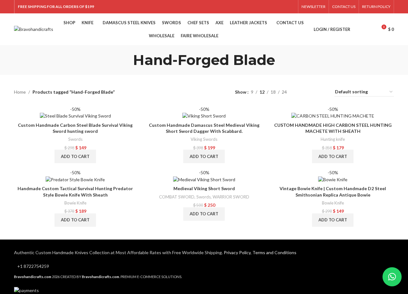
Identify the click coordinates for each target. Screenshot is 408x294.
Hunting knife (333, 139)
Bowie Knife (75, 202)
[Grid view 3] (312, 92)
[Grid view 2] (302, 92)
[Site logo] (33, 29)
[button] (75, 156)
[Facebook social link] (267, 6)
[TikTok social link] (291, 6)
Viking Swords (204, 139)
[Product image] (75, 112)
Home (20, 92)
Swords (75, 139)
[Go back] (125, 60)
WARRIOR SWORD (231, 196)
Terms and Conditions (274, 252)
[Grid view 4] (322, 92)
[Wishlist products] (369, 29)
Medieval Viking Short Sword (204, 188)
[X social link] (275, 6)
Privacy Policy (237, 252)
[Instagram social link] (283, 6)
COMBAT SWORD (176, 196)
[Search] (358, 29)
